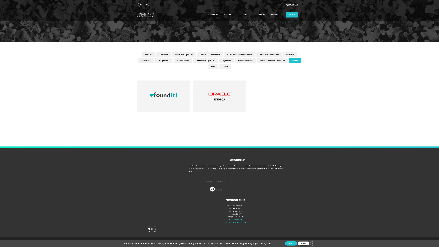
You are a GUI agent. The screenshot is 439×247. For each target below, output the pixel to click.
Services (245, 15)
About (260, 15)
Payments (226, 61)
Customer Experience (269, 55)
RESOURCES (275, 15)
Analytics (163, 55)
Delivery (290, 55)
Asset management (184, 55)
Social (225, 67)
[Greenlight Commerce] (147, 14)
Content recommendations (239, 55)
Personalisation (245, 61)
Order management (205, 61)
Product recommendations (272, 61)
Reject (303, 243)
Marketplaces (183, 61)
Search (295, 61)
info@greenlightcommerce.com (235, 222)
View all (148, 55)
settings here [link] (266, 243)
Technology (210, 15)
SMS (213, 67)
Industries (228, 15)
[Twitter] (140, 4)
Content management (210, 55)
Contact (292, 15)
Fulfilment (145, 61)
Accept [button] (291, 243)
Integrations (164, 61)
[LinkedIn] (146, 4)
